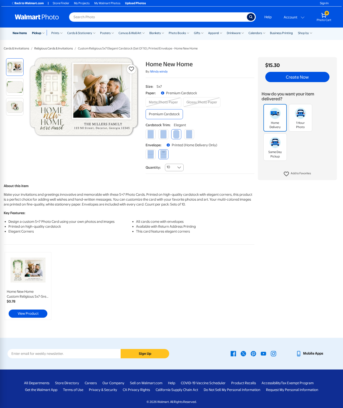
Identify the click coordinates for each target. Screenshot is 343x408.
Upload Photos (135, 3)
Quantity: (153, 167)
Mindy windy (159, 71)
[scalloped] (189, 134)
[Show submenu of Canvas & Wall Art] (143, 32)
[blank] (151, 154)
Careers (91, 383)
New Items (20, 33)
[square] (151, 134)
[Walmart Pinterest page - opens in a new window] (253, 353)
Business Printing (281, 33)
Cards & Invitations (16, 48)
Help (268, 17)
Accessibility (271, 383)
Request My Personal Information (292, 390)
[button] (297, 174)
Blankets (155, 33)
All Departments (36, 383)
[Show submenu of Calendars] (264, 32)
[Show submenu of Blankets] (162, 32)
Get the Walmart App (41, 390)
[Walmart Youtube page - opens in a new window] (263, 353)
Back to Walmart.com (29, 3)
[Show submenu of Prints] (61, 32)
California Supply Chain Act (177, 390)
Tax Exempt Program (297, 383)
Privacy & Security (103, 390)
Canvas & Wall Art (130, 33)
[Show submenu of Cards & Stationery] (94, 32)
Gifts (197, 33)
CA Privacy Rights (136, 390)
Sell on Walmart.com (146, 383)
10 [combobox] (168, 167)
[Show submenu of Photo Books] (188, 32)
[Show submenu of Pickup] (44, 32)
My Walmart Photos (107, 3)
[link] (28, 286)
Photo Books (177, 33)
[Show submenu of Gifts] (202, 32)
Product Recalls (243, 383)
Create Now (297, 77)
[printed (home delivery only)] (163, 154)
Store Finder (61, 3)
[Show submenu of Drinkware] (242, 32)
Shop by (303, 33)
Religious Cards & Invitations (53, 48)
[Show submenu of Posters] (112, 32)
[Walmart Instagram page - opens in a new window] (273, 353)
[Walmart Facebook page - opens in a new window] (233, 353)
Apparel (213, 33)
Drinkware (234, 33)
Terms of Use (73, 390)
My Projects (82, 3)
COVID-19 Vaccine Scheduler (203, 383)
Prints (55, 33)
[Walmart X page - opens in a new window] (243, 353)
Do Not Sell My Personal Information (232, 390)
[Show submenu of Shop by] (311, 32)
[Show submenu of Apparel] (221, 32)
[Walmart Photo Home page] (36, 17)
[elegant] (176, 134)
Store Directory (67, 383)
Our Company (113, 383)
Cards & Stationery (79, 33)
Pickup (36, 33)
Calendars (255, 33)
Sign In (324, 3)
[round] (163, 134)
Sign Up (145, 354)
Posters (105, 33)
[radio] (15, 67)
